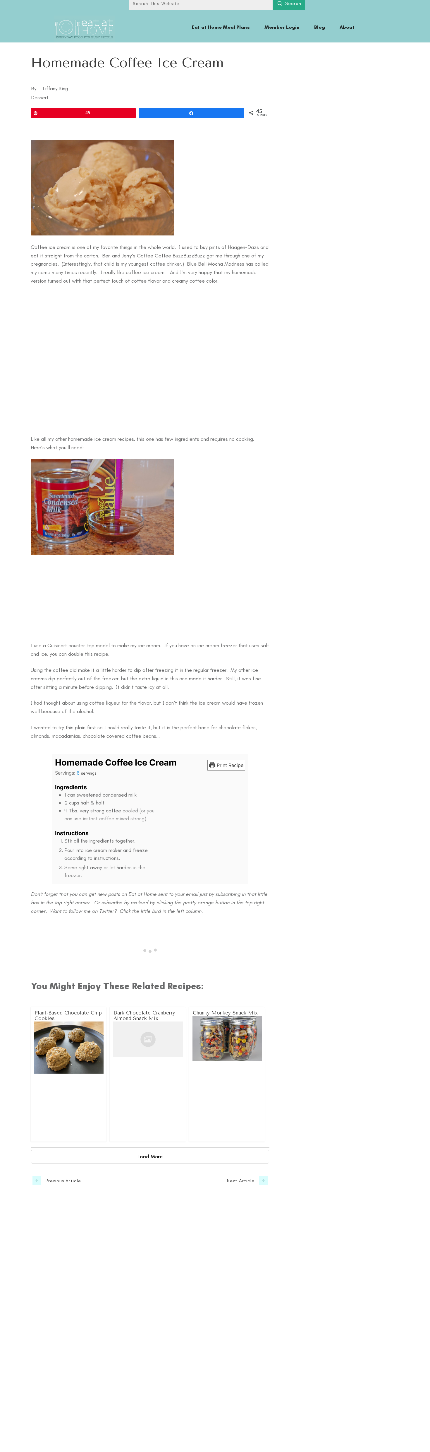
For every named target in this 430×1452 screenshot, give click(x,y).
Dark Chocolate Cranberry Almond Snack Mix (147, 1074)
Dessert (40, 97)
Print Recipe (229, 765)
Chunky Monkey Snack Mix (227, 1074)
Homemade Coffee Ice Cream (127, 63)
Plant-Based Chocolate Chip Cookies (68, 1074)
